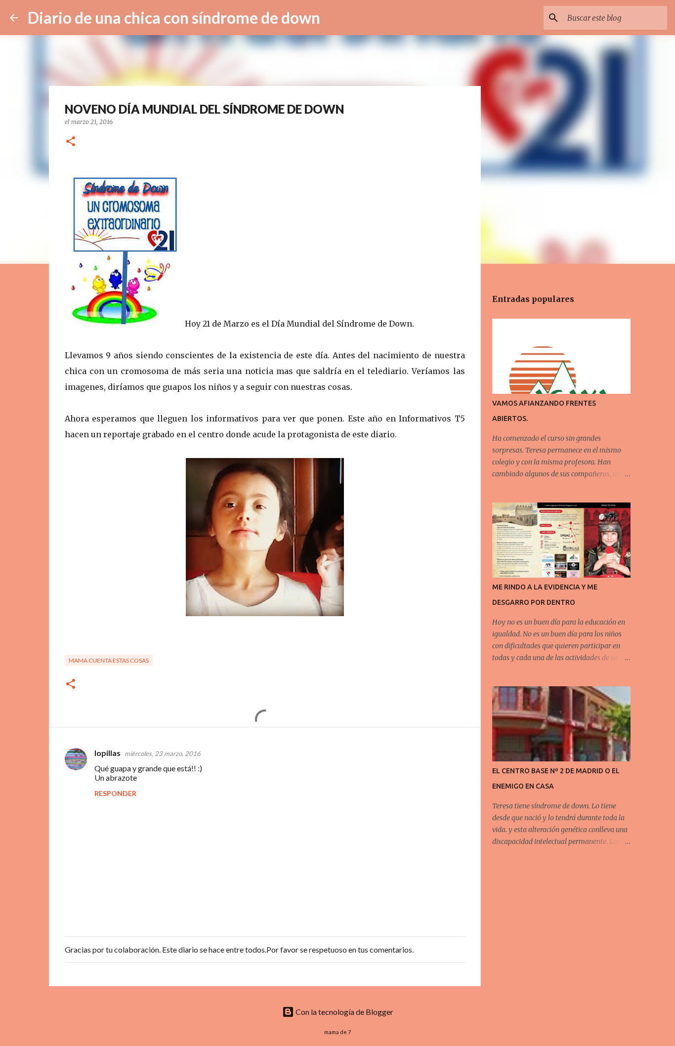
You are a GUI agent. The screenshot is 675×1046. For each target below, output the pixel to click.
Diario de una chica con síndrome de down (174, 17)
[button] (71, 142)
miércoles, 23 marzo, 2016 (163, 753)
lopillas (107, 752)
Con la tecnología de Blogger (343, 1011)
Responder (115, 793)
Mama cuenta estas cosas (109, 660)
